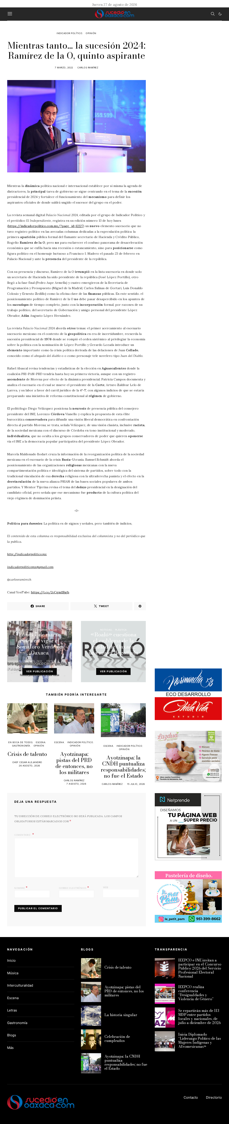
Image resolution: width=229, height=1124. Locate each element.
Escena (40, 742)
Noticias (28, 629)
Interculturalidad (20, 985)
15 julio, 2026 (136, 784)
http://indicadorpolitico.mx (27, 554)
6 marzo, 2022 (33, 661)
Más (10, 1048)
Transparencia (47, 629)
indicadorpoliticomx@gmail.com (30, 567)
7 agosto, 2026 (76, 783)
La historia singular (120, 1015)
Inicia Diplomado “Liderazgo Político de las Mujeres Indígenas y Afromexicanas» (199, 1040)
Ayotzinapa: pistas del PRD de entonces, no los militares (74, 763)
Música (12, 973)
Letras (12, 1010)
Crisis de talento (27, 754)
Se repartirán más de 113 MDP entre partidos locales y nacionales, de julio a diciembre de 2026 (199, 1016)
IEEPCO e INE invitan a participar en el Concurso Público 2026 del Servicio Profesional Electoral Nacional (199, 968)
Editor (51, 661)
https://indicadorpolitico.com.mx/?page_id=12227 (45, 226)
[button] (220, 14)
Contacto (191, 1097)
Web (105, 887)
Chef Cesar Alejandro (27, 762)
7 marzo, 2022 (64, 67)
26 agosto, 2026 (29, 765)
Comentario (22, 834)
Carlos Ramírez (87, 67)
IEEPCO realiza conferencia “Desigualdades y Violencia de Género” (196, 993)
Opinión (91, 33)
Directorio (214, 1097)
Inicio (11, 960)
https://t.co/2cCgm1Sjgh (50, 592)
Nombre (21, 887)
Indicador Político (69, 33)
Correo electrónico (74, 887)
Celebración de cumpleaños (117, 1038)
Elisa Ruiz (124, 661)
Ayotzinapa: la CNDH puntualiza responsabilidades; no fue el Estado (123, 766)
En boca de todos (20, 742)
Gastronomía (21, 745)
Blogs (11, 1035)
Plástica (121, 629)
